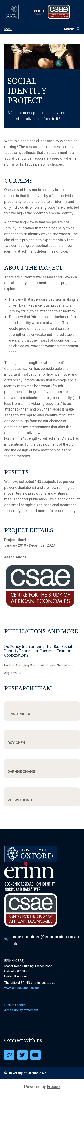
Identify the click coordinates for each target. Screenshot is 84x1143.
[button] (72, 29)
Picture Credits (15, 1005)
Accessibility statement (21, 1010)
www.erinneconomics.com (22, 988)
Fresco (53, 1086)
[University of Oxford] (11, 12)
